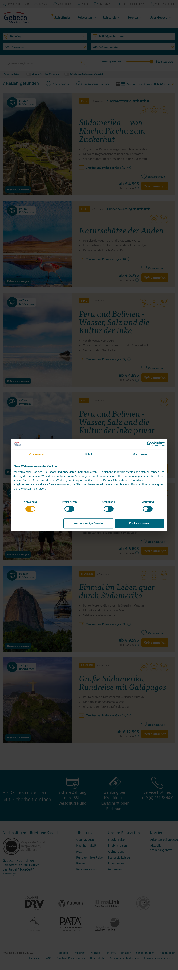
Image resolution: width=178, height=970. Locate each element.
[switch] (69, 509)
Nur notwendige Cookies (88, 523)
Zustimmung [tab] (37, 454)
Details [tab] (89, 454)
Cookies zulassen (139, 523)
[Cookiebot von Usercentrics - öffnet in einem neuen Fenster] (149, 444)
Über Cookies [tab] (141, 454)
